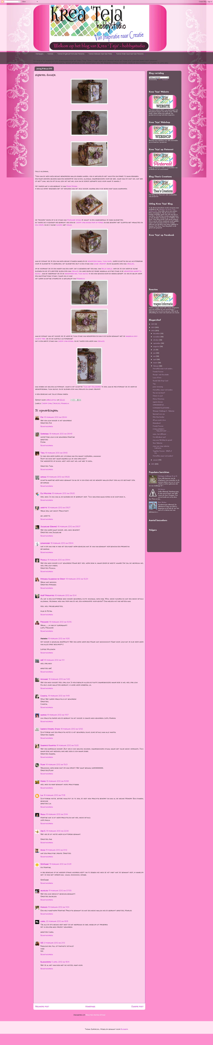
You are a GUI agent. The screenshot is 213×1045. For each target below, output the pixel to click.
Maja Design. (71, 186)
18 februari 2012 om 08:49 (60, 433)
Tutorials (50, 54)
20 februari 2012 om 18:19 (57, 921)
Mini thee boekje (158, 417)
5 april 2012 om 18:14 (60, 962)
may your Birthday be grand (162, 440)
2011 (153, 464)
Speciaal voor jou (159, 414)
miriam (43, 477)
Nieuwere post (42, 1006)
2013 (153, 327)
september (157, 343)
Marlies (43, 907)
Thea (42, 453)
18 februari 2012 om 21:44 (57, 814)
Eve (41, 417)
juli (154, 350)
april (155, 359)
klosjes (59, 225)
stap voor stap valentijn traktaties (161, 447)
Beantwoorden (46, 426)
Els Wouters (45, 493)
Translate (165, 80)
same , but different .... (160, 434)
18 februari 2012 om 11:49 (58, 695)
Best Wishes (162, 502)
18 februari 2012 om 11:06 (59, 638)
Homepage (90, 1006)
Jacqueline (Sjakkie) (48, 526)
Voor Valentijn (157, 443)
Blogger (124, 1029)
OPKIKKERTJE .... (159, 405)
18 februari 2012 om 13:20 (68, 745)
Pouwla (43, 560)
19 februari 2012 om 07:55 (60, 890)
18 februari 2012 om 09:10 (56, 453)
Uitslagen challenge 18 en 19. (167, 476)
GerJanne (44, 864)
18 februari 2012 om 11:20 (59, 679)
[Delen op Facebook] (78, 400)
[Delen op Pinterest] (80, 400)
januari (155, 460)
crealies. (130, 263)
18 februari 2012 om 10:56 (60, 622)
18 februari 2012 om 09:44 (62, 543)
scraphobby (45, 543)
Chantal (43, 695)
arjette (43, 507)
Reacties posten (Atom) (95, 1015)
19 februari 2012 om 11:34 (58, 907)
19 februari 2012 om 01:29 (60, 864)
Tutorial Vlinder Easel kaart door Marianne (129, 54)
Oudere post (137, 1006)
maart (155, 363)
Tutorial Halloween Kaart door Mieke (100, 54)
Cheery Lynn (47, 403)
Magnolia (65, 403)
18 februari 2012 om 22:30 (57, 831)
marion (43, 715)
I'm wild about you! (159, 437)
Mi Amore (161, 489)
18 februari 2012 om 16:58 (57, 781)
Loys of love (157, 378)
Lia (41, 795)
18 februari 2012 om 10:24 (77, 579)
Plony (42, 764)
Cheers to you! (158, 396)
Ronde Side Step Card (160, 381)
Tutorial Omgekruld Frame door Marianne (71, 54)
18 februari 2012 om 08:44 (55, 417)
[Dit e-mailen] (72, 400)
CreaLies (56, 403)
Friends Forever (158, 372)
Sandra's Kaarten (48, 745)
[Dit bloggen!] (74, 400)
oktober (156, 340)
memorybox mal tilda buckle (76, 273)
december (156, 333)
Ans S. (43, 831)
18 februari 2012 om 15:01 (57, 764)
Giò (41, 943)
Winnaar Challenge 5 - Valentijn (163, 411)
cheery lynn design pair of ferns (89, 222)
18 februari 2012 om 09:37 (69, 526)
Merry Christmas (158, 399)
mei (154, 356)
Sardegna (44, 433)
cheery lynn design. (66, 341)
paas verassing (158, 387)
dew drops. (39, 225)
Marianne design (74, 220)
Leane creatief (100, 263)
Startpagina (39, 54)
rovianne (44, 679)
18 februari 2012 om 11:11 (54, 660)
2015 (153, 324)
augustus (156, 346)
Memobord (156, 423)
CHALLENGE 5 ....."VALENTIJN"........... (161, 430)
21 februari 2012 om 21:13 (54, 943)
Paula (42, 814)
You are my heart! (159, 393)
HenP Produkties (47, 595)
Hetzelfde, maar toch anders (163, 390)
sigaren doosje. (158, 402)
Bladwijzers (45, 962)
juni (154, 353)
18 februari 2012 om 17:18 (54, 795)
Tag (154, 384)
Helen (42, 850)
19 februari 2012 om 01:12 (56, 850)
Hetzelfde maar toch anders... (163, 369)
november (156, 337)
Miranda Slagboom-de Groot (52, 579)
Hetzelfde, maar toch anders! (163, 456)
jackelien (44, 890)
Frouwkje (44, 622)
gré (41, 660)
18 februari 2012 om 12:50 (72, 729)
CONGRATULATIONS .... (162, 408)
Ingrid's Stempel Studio (50, 729)
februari (156, 366)
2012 (153, 331)
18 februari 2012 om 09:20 (58, 477)
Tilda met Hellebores (92, 386)
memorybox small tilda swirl (100, 261)
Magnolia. (81, 278)
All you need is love (159, 420)
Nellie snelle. (107, 268)
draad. (69, 225)
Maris (43, 781)
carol (42, 921)
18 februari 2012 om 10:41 (65, 595)
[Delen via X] (76, 400)
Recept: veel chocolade (161, 375)
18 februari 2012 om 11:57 (58, 715)
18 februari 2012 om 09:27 (59, 507)
